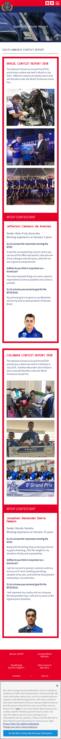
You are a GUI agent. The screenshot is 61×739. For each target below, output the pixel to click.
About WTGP (16, 654)
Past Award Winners (44, 666)
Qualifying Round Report (16, 666)
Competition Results (44, 655)
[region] (30, 710)
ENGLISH (44, 676)
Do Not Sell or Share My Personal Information (30, 733)
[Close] (57, 685)
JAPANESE (16, 676)
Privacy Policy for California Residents (21, 723)
